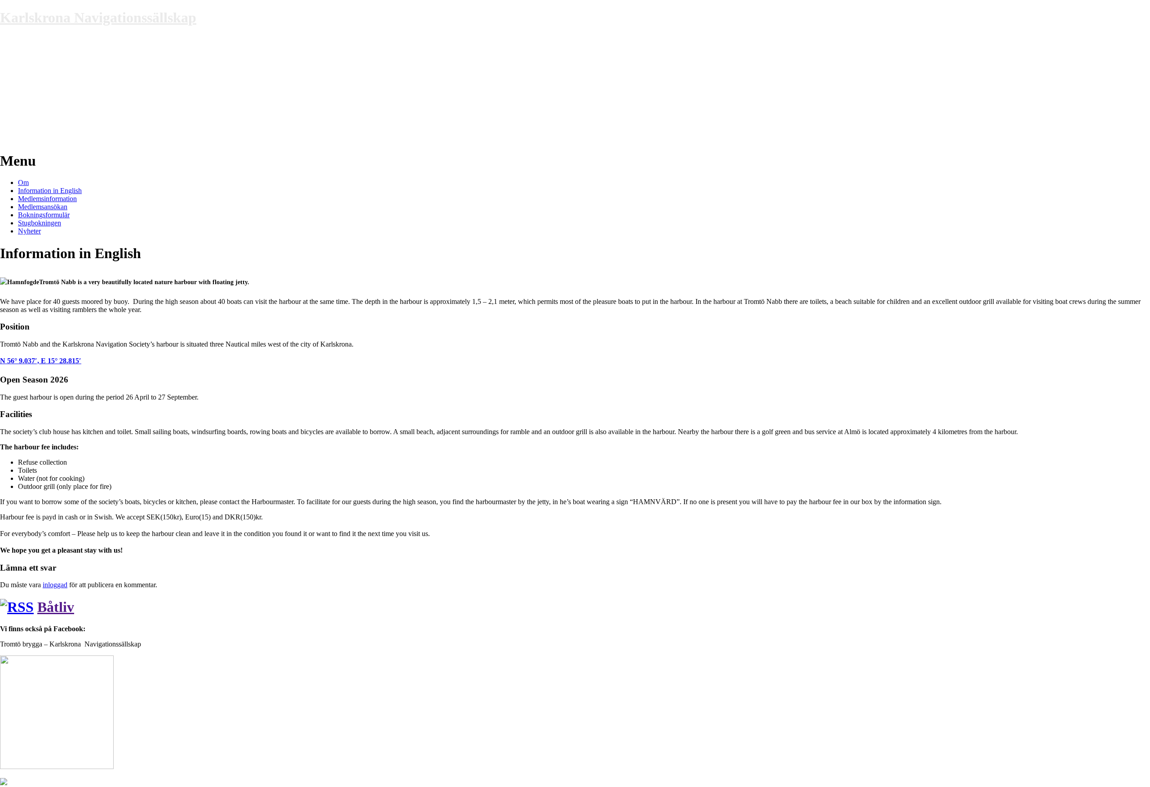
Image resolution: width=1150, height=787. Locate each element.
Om (23, 182)
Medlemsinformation (47, 198)
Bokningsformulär (44, 215)
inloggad (55, 585)
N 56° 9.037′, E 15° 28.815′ (40, 361)
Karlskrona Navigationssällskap (98, 17)
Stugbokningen (39, 223)
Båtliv (55, 607)
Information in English (50, 190)
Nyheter (29, 231)
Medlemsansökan (42, 207)
